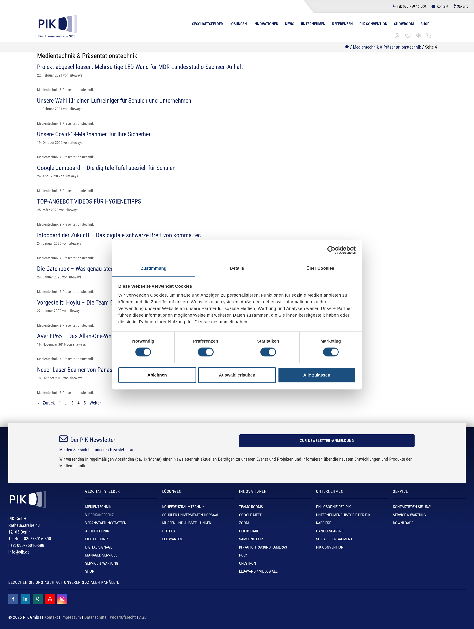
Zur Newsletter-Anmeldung (327, 440)
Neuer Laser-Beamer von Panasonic (80, 369)
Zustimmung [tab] (154, 268)
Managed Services (101, 555)
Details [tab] (237, 268)
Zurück (46, 403)
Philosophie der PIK (333, 507)
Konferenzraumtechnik (183, 507)
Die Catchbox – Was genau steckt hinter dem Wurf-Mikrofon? (110, 268)
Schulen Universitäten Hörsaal (190, 515)
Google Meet (250, 515)
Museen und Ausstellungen (186, 523)
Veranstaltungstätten (105, 523)
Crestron (247, 563)
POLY (243, 555)
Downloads (403, 523)
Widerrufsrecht (123, 617)
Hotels (168, 531)
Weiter (98, 403)
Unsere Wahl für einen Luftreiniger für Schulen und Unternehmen (114, 100)
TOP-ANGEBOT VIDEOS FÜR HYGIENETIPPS (89, 201)
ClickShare (249, 531)
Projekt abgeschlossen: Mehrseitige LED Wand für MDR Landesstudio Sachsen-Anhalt (140, 66)
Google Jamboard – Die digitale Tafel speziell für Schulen (106, 167)
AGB (143, 617)
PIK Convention (373, 24)
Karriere (323, 523)
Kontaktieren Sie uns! (412, 507)
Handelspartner (331, 531)
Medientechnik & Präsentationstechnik (387, 47)
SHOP (89, 571)
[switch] (206, 352)
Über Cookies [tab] (320, 268)
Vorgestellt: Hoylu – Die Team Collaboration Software (101, 302)
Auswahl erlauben (237, 375)
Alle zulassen (316, 375)
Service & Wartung (101, 563)
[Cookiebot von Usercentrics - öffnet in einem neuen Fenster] (331, 250)
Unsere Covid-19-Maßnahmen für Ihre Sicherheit (94, 134)
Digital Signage (98, 547)
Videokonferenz (99, 515)
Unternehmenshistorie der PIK (343, 515)
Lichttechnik (97, 539)
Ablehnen (157, 375)
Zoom (244, 523)
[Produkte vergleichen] (418, 36)
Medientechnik (98, 507)
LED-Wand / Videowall (258, 571)
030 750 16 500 (411, 6)
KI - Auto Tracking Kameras (263, 547)
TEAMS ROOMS (251, 507)
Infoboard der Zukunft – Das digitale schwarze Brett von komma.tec (119, 235)
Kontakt (442, 6)
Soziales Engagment (334, 539)
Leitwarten (172, 539)
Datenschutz (95, 617)
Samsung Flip (251, 539)
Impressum (71, 617)
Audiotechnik (97, 531)
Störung (462, 6)
